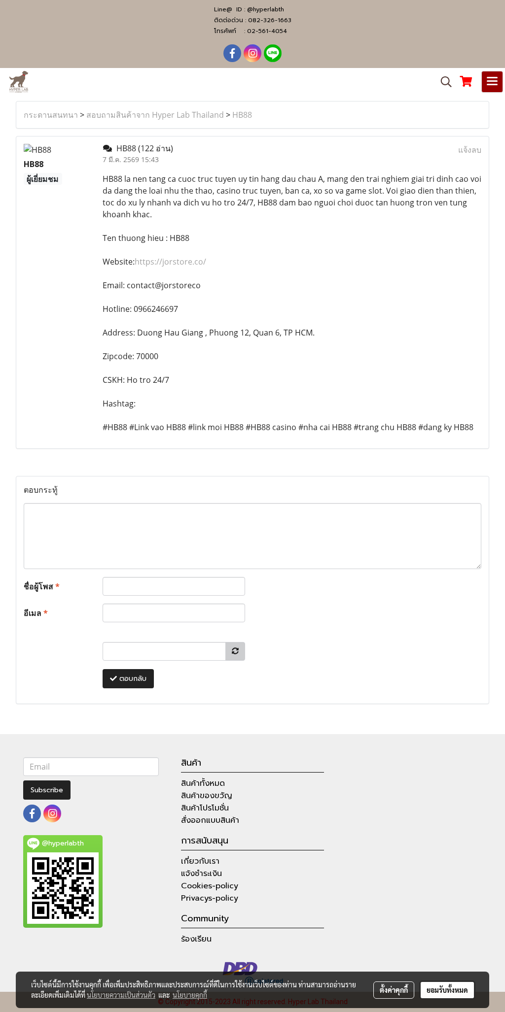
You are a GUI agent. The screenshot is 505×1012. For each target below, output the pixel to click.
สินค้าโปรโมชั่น (205, 808)
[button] (443, 81)
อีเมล (36, 612)
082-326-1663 (269, 20)
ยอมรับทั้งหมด (447, 989)
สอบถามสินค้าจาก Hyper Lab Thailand (155, 114)
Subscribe (47, 790)
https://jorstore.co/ (170, 261)
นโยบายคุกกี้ (190, 994)
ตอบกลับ (131, 679)
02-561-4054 (267, 31)
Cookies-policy (209, 886)
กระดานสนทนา (51, 114)
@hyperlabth (265, 9)
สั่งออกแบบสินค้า (210, 820)
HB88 (242, 114)
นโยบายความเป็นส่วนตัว (121, 994)
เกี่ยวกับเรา (200, 861)
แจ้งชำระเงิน (201, 873)
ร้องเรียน (196, 939)
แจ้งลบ (469, 149)
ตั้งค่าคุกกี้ (394, 989)
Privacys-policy (209, 898)
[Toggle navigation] (492, 82)
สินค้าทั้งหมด (203, 783)
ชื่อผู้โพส (42, 586)
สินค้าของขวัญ (206, 796)
